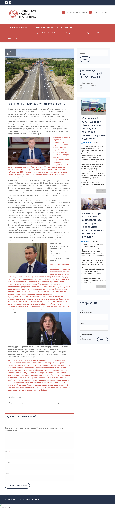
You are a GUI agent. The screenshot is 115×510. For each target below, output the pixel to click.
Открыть (101, 190)
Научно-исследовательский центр (23, 33)
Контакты (12, 38)
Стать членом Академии (19, 27)
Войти (102, 339)
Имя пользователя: (86, 311)
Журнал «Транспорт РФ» (90, 33)
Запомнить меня (88, 334)
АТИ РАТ (86, 143)
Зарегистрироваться (88, 337)
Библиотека (57, 33)
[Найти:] (94, 53)
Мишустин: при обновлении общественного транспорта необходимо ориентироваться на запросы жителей (93, 224)
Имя (7, 451)
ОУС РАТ (45, 33)
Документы (71, 33)
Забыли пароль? (86, 339)
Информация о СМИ (88, 83)
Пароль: (83, 323)
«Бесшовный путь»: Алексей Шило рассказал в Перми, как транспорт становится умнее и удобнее (93, 128)
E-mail (8, 462)
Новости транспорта (66, 27)
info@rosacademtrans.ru (76, 12)
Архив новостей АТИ (88, 85)
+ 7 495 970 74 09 (101, 12)
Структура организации (43, 27)
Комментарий (11, 430)
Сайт (7, 473)
